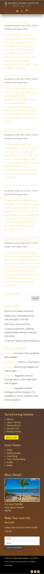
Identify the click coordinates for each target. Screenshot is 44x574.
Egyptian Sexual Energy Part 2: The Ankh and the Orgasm (20, 379)
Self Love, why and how (17, 324)
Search (35, 298)
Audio (10, 462)
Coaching (12, 456)
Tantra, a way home (28, 362)
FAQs (9, 450)
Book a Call (11, 437)
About (10, 419)
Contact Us (13, 428)
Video (10, 465)
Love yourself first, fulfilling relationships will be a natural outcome (20, 332)
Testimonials (13, 453)
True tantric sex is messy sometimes (17, 22)
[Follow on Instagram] (35, 571)
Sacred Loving (13, 25)
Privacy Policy (14, 431)
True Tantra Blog (16, 459)
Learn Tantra (14, 422)
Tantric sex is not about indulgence (16, 76)
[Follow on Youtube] (38, 571)
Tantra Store (13, 425)
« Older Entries (12, 294)
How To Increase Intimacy (18, 311)
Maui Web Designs (21, 558)
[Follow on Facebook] (32, 571)
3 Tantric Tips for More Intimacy (22, 341)
